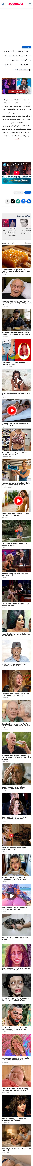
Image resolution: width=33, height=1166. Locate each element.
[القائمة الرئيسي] (30, 4)
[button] (23, 201)
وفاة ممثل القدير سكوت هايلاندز (25, 232)
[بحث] (3, 4)
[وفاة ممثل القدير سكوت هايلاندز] (24, 223)
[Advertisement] (16, 28)
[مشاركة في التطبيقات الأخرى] (7, 201)
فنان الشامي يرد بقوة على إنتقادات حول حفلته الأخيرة (9, 233)
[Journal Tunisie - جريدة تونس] (16, 4)
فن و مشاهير (26, 47)
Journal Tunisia (24, 70)
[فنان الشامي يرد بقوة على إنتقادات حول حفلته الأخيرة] (9, 223)
